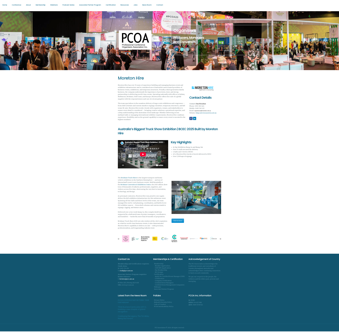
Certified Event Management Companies (169, 285)
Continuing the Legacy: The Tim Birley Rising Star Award (133, 317)
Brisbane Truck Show (129, 178)
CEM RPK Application (163, 268)
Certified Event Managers (164, 283)
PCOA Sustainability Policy (163, 306)
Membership (158, 264)
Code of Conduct (160, 304)
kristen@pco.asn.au (127, 279)
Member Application (162, 266)
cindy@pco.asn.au (126, 271)
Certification (158, 274)
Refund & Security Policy (163, 302)
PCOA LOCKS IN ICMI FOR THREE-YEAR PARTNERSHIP (133, 301)
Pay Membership (161, 270)
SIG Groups (159, 272)
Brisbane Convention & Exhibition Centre (136, 184)
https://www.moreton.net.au (206, 113)
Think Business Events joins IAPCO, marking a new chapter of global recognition (132, 309)
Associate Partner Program (164, 289)
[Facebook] (191, 118)
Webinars (157, 287)
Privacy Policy (159, 300)
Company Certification (163, 280)
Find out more (177, 221)
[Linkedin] (194, 118)
